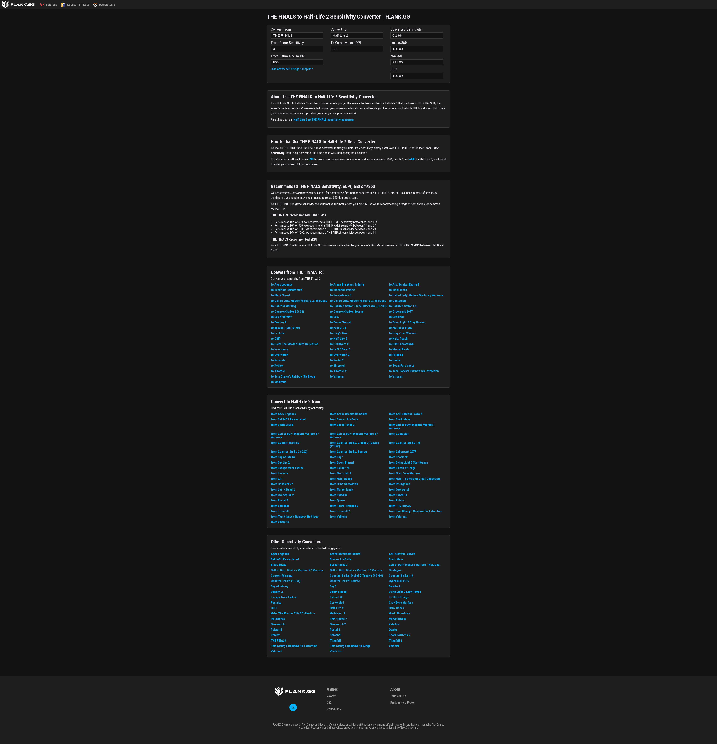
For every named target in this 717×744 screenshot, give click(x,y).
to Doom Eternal (340, 322)
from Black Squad (282, 425)
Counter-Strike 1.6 (401, 575)
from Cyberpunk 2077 (402, 451)
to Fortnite (278, 333)
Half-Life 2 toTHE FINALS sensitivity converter (324, 119)
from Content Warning (285, 442)
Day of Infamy (279, 586)
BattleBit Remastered (285, 559)
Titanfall (335, 640)
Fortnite (276, 602)
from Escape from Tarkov (287, 468)
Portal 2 (335, 629)
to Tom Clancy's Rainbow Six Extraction (414, 371)
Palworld (276, 629)
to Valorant (396, 376)
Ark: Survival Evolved (402, 554)
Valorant (276, 651)
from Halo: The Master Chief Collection (414, 479)
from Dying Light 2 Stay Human (408, 462)
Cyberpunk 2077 (399, 581)
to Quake (395, 360)
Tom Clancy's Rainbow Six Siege (350, 646)
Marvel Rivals (397, 619)
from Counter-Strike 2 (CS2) (289, 451)
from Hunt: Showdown (344, 484)
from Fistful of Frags (402, 468)
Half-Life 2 (337, 608)
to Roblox (277, 365)
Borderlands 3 (339, 565)
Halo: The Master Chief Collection (293, 613)
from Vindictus (280, 522)
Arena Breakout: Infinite (345, 554)
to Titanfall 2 (338, 371)
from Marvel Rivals (342, 489)
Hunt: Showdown (399, 613)
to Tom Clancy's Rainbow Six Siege (293, 376)
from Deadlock (398, 457)
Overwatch (278, 624)
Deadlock (395, 586)
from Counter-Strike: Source (348, 451)
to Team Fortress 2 (401, 365)
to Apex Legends (282, 284)
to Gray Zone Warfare (403, 333)
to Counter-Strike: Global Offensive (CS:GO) (358, 306)
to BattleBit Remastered (286, 290)
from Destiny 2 (280, 462)
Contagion (395, 570)
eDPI (412, 159)
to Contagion (397, 300)
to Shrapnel (337, 365)
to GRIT (276, 338)
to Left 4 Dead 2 (340, 349)
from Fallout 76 (339, 468)
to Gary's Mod (338, 333)
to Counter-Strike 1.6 (402, 306)
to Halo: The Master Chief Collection (294, 344)
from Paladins (338, 495)
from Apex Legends (283, 414)
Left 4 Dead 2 (338, 619)
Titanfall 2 (395, 640)
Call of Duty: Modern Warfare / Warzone (414, 565)
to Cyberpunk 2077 (401, 311)
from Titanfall (280, 511)
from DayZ (336, 457)
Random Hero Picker (402, 702)
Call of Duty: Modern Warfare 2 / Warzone (297, 570)
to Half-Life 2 (338, 338)
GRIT (274, 608)
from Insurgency (399, 484)
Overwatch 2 (338, 624)
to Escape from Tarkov (285, 328)
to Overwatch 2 (339, 355)
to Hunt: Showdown (401, 344)
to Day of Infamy (281, 317)
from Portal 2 (279, 500)
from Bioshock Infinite (344, 419)
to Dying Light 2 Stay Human (407, 322)
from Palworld (398, 495)
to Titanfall (278, 371)
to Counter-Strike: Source (347, 311)
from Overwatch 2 (282, 495)
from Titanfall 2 (340, 511)
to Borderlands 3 (340, 295)
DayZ (333, 586)
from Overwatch (399, 489)
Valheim (394, 646)
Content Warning (281, 575)
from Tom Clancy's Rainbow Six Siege (295, 516)
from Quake (337, 500)
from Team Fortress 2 (344, 506)
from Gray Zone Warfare (404, 473)
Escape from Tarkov (284, 597)
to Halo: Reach (398, 338)
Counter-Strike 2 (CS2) (285, 581)
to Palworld (278, 360)
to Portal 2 (337, 360)
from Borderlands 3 (342, 425)
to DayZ (335, 317)
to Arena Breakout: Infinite (347, 284)
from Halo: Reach (341, 479)
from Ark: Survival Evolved (405, 414)
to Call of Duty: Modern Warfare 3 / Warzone (358, 300)
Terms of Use (398, 696)
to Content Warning (283, 306)
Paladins (394, 624)
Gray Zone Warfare (401, 602)
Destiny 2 (277, 592)
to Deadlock (396, 317)
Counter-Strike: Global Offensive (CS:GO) (356, 575)
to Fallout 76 (338, 328)
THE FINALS (278, 640)
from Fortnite (279, 473)
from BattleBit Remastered (288, 419)
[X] (293, 710)
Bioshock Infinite (340, 559)
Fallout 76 (336, 597)
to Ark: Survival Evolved (404, 284)
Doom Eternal (338, 592)
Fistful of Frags (399, 597)
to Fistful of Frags (400, 328)
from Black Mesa (399, 419)
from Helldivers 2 (282, 484)
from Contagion (399, 434)
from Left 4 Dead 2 (283, 489)
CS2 (329, 702)
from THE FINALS (400, 506)
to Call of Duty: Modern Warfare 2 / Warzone (299, 300)
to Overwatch (279, 355)
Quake (393, 629)
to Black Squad (280, 295)
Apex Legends (280, 554)
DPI (311, 159)
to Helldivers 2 (339, 344)
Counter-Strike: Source (345, 581)
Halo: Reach (396, 608)
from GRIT (277, 479)
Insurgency (278, 619)
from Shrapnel (280, 506)
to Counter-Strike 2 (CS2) (287, 311)
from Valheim (338, 516)
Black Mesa (396, 559)
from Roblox (396, 500)
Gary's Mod (337, 602)
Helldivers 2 (337, 613)
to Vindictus (278, 382)
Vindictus (336, 651)
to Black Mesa (398, 290)
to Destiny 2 (278, 322)
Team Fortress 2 (399, 635)
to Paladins (396, 355)
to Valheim (337, 376)
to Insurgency (279, 349)
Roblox (275, 635)
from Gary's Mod (340, 473)
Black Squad (278, 565)
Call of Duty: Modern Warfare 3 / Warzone (356, 570)
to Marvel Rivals (399, 349)
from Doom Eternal (342, 462)
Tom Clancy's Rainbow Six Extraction (294, 646)
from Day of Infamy (283, 457)
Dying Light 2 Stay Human (405, 592)
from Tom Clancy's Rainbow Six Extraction (415, 511)
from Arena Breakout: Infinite (348, 414)
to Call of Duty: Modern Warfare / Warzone (416, 295)
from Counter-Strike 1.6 (404, 442)
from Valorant (398, 516)
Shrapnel (335, 635)
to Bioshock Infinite (342, 290)
